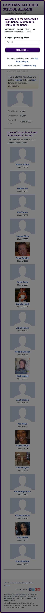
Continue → (22, 50)
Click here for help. (29, 66)
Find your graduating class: (17, 38)
